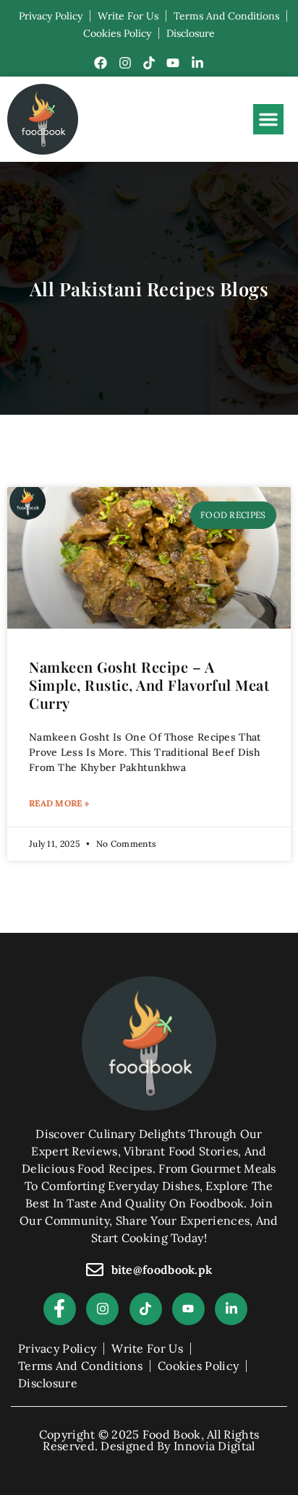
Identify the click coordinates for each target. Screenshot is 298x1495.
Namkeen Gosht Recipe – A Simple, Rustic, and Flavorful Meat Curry (149, 684)
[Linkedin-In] (197, 62)
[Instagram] (125, 62)
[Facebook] (100, 62)
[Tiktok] (149, 62)
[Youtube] (172, 62)
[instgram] (102, 1309)
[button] (268, 119)
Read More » (59, 803)
